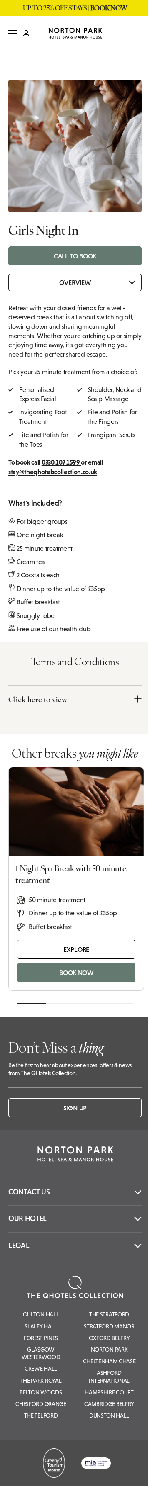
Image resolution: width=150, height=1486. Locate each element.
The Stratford (109, 1314)
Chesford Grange (40, 1404)
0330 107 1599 (61, 462)
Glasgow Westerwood (41, 1353)
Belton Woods (41, 1392)
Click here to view (38, 699)
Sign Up (75, 1107)
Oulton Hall (41, 1314)
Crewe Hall (41, 1368)
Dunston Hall (109, 1415)
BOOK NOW (76, 972)
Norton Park (109, 1349)
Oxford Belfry (109, 1338)
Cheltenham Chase (109, 1361)
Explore (76, 949)
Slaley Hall (41, 1326)
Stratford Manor (109, 1326)
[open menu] (13, 33)
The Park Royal (41, 1380)
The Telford (41, 1415)
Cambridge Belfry (109, 1404)
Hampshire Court (109, 1392)
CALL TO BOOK (75, 256)
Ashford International (109, 1376)
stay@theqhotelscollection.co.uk (52, 471)
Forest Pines (41, 1338)
